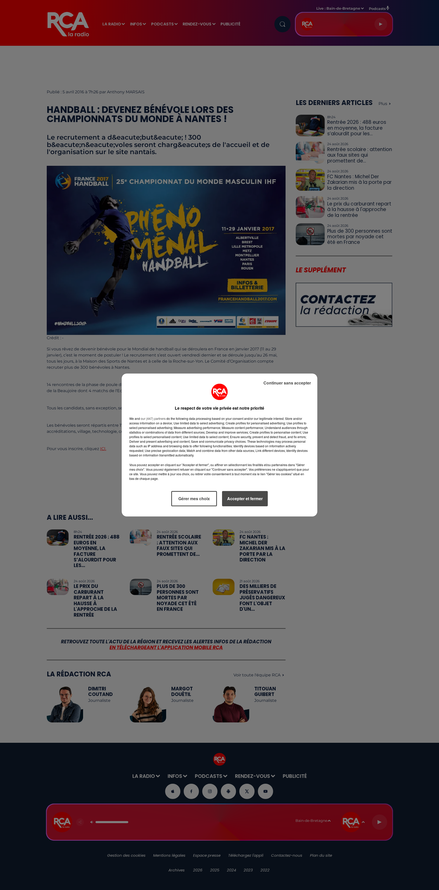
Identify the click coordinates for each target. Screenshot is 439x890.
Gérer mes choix (194, 498)
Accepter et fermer (245, 498)
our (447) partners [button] (153, 418)
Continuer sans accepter (287, 383)
